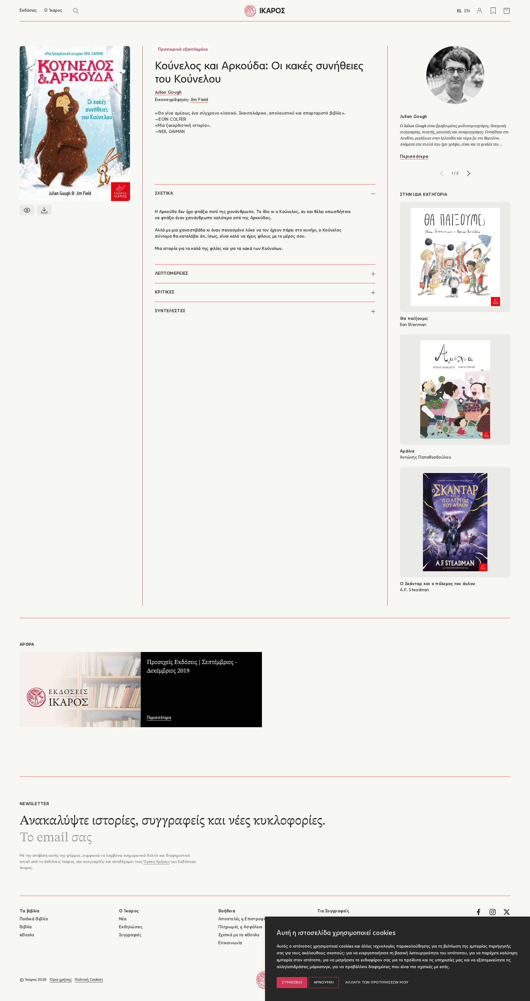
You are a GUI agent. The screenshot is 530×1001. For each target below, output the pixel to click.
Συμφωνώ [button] (292, 982)
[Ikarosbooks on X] (506, 912)
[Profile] (479, 10)
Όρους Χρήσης (156, 862)
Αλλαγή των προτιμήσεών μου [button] (377, 982)
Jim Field (199, 100)
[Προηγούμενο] (442, 173)
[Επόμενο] (469, 173)
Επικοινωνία (230, 943)
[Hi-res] (44, 210)
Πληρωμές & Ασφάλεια (240, 927)
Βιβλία (26, 927)
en (467, 11)
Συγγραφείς (130, 935)
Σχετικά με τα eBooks (238, 935)
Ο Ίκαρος (53, 11)
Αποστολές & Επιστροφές (243, 919)
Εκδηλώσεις (131, 927)
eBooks (27, 935)
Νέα (122, 919)
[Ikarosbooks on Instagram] (493, 912)
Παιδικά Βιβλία (34, 919)
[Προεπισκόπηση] (27, 210)
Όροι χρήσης (61, 980)
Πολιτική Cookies (89, 980)
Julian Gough (168, 93)
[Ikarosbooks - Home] (265, 10)
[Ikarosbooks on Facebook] (478, 912)
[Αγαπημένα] (493, 10)
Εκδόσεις (28, 11)
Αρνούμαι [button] (324, 982)
